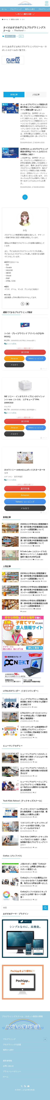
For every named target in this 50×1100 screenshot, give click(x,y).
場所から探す (10, 36)
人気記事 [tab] (36, 94)
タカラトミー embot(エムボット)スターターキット (24, 471)
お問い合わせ (8, 1066)
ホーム (5, 1077)
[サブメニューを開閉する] (45, 1039)
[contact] (27, 304)
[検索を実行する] (45, 907)
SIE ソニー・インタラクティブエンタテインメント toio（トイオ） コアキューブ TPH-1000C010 (24, 399)
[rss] (25, 1086)
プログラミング (9, 1039)
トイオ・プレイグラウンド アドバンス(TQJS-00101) (24, 335)
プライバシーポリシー (12, 1071)
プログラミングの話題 (12, 1045)
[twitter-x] (22, 304)
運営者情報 (7, 1061)
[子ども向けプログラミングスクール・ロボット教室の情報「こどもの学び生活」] (25, 3)
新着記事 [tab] (14, 94)
